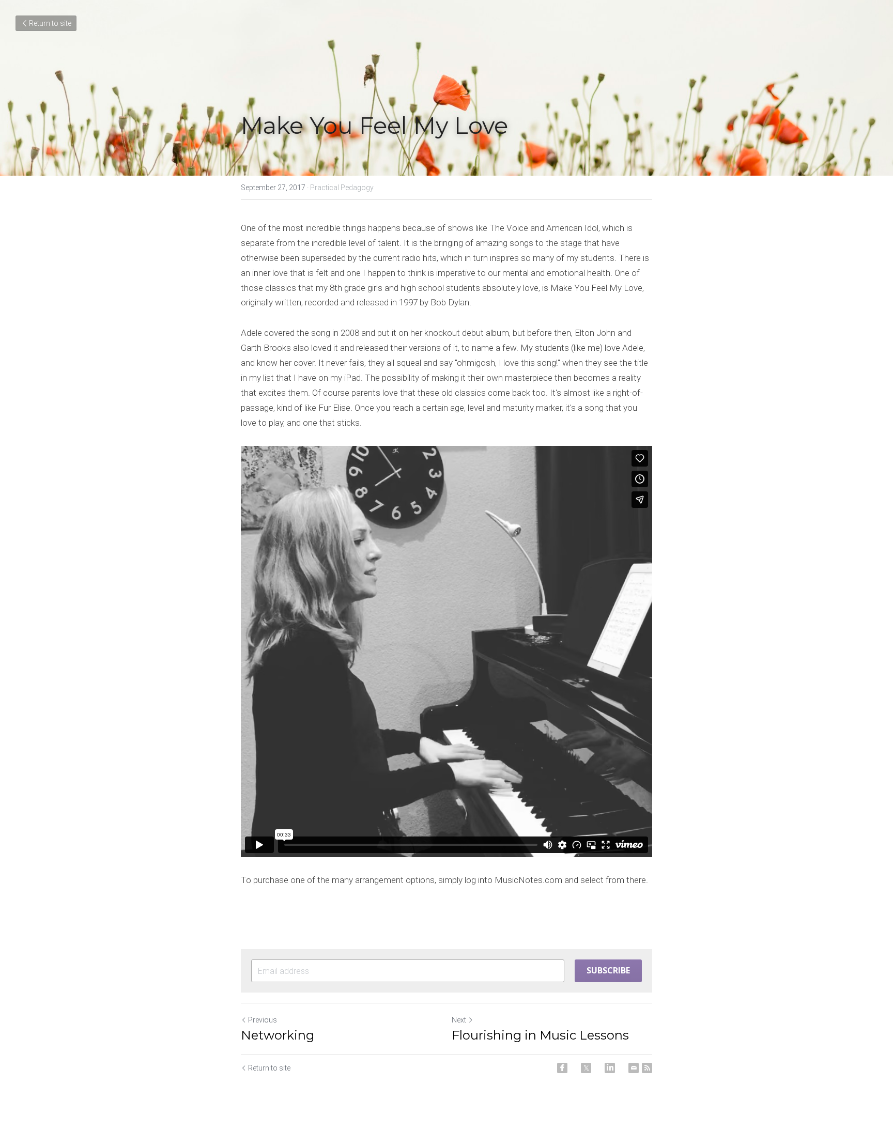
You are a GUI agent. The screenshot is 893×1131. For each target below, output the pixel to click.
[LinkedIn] (610, 1068)
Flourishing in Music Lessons (540, 1035)
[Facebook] (562, 1068)
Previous (262, 1020)
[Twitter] (586, 1068)
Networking (277, 1035)
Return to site (50, 23)
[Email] (633, 1068)
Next (459, 1020)
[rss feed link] (647, 1068)
